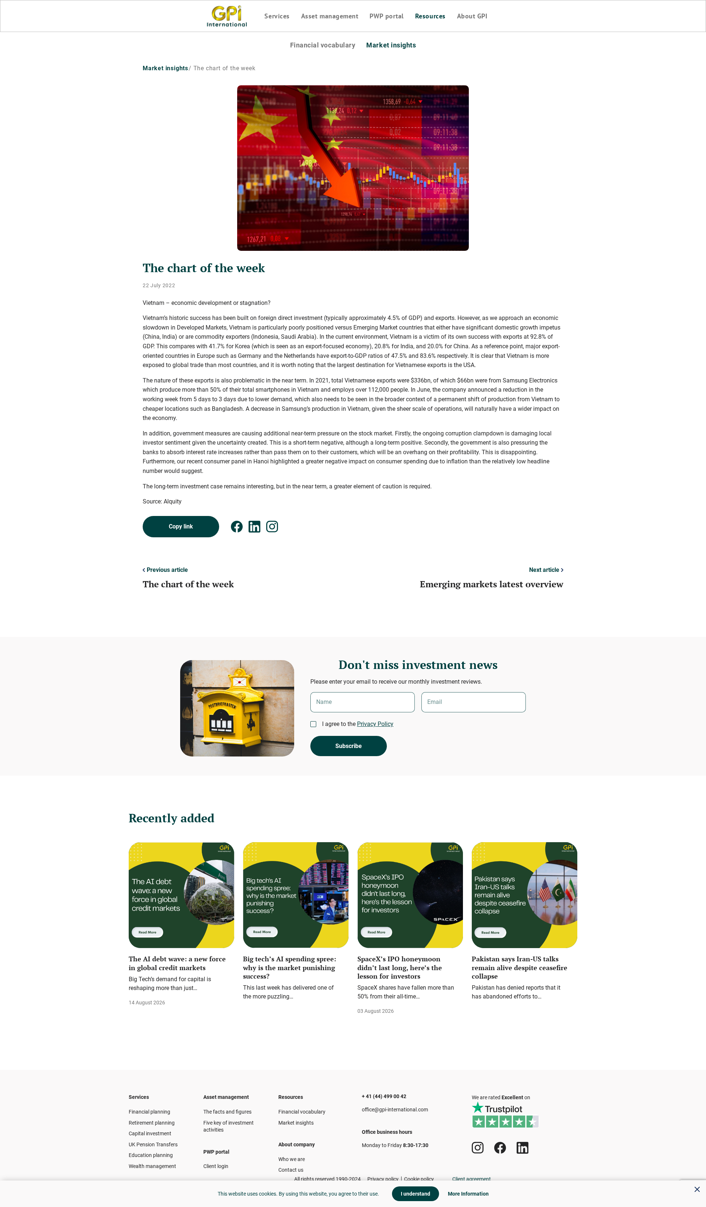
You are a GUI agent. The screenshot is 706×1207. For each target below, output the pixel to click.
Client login (215, 1166)
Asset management (330, 16)
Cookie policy (419, 1179)
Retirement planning (152, 1123)
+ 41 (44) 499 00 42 (384, 1096)
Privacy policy (383, 1179)
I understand (415, 1194)
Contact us (290, 1170)
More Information (468, 1193)
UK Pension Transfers (153, 1144)
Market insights (391, 45)
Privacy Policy (375, 723)
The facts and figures (227, 1112)
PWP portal (386, 16)
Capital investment (150, 1133)
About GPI (472, 16)
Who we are (291, 1159)
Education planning (151, 1155)
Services (276, 16)
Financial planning (149, 1112)
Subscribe (348, 746)
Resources (430, 16)
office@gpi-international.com (395, 1109)
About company (296, 1144)
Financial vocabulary (323, 45)
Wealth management (152, 1166)
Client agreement (471, 1179)
